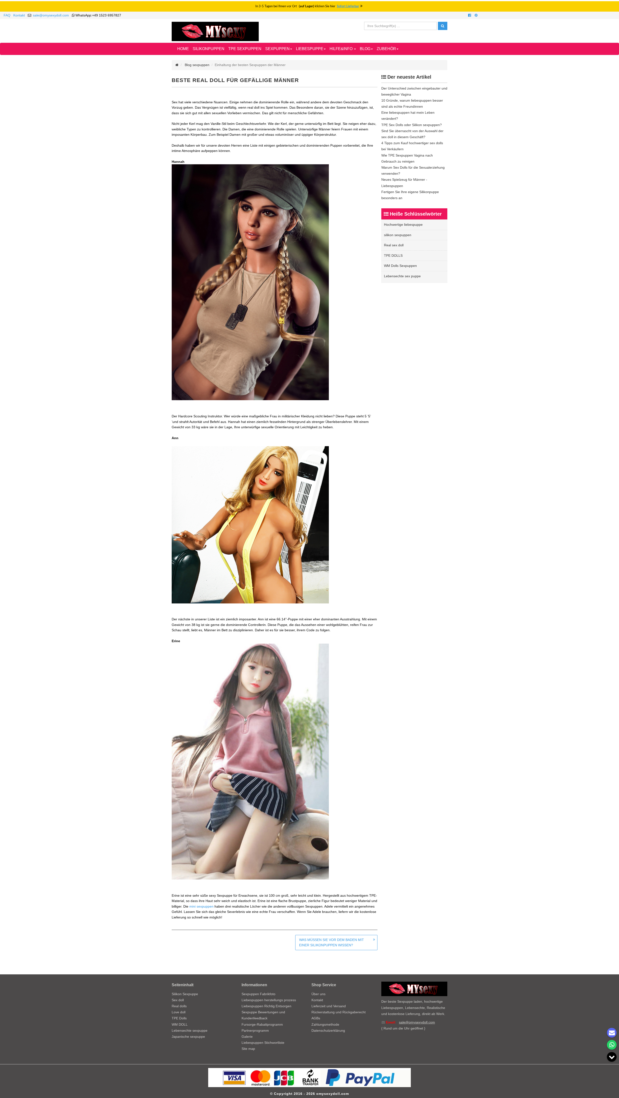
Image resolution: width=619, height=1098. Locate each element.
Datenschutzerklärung (328, 1030)
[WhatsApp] (612, 1045)
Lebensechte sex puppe (402, 276)
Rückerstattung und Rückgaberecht (338, 1012)
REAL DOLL (209, 80)
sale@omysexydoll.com (51, 15)
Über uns (318, 994)
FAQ (7, 15)
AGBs (315, 1018)
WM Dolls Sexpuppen (400, 266)
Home (183, 49)
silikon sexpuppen (397, 235)
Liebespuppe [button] (309, 49)
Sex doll (178, 1000)
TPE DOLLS (393, 255)
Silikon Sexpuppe (185, 994)
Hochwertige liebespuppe (403, 224)
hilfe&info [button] (342, 49)
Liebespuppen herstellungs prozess (269, 1000)
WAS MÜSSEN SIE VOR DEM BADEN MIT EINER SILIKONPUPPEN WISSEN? (331, 942)
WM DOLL (180, 1024)
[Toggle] (612, 1057)
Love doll (178, 1012)
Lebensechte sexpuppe (189, 1030)
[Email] (612, 1033)
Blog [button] (365, 49)
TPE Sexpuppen (244, 49)
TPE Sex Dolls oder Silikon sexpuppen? (411, 125)
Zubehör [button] (386, 49)
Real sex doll (394, 245)
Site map (248, 1049)
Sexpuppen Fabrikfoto (258, 994)
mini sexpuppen (201, 906)
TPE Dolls (179, 1018)
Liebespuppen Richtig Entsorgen (266, 1006)
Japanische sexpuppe (188, 1036)
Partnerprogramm (255, 1030)
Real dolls (179, 1006)
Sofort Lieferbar (348, 6)
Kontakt (19, 15)
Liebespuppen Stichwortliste (263, 1043)
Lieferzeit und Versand (328, 1006)
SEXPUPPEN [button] (277, 49)
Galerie (247, 1036)
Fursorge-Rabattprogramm (262, 1024)
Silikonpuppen (208, 49)
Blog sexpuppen (197, 65)
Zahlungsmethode (325, 1024)
